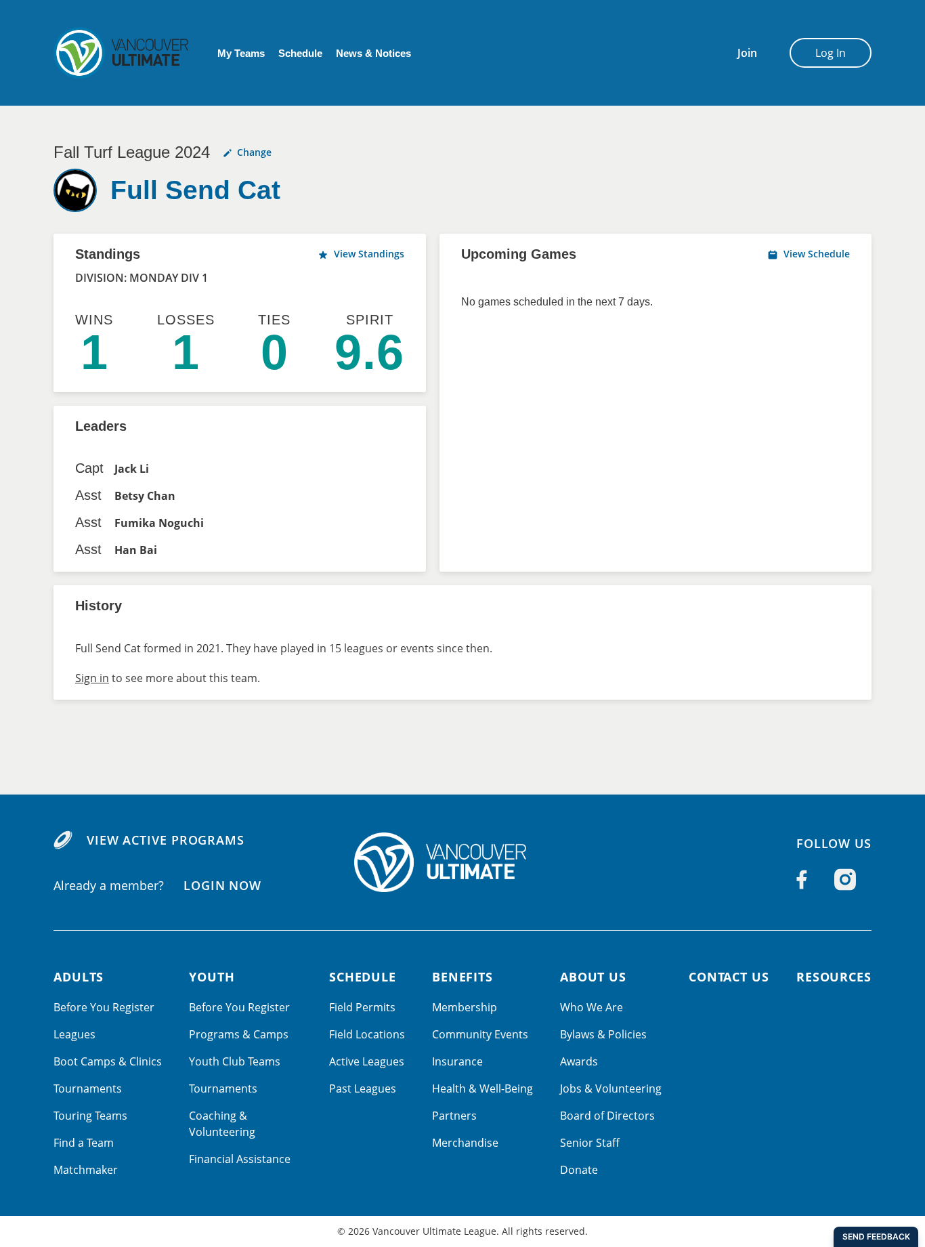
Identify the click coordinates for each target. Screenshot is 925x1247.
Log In (830, 52)
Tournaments (87, 1088)
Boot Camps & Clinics (107, 1061)
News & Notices (373, 53)
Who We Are (591, 1007)
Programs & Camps (238, 1034)
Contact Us (729, 977)
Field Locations (367, 1034)
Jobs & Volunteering (611, 1088)
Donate (579, 1169)
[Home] (462, 862)
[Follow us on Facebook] (801, 879)
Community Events (480, 1034)
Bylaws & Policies (603, 1034)
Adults (78, 977)
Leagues (74, 1034)
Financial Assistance (240, 1158)
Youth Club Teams (234, 1061)
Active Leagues (366, 1061)
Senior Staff (590, 1142)
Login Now (222, 885)
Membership (464, 1007)
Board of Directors (607, 1115)
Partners (454, 1115)
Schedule (300, 53)
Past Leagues (362, 1088)
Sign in (92, 678)
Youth (212, 977)
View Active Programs (165, 840)
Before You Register (103, 1007)
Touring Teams (90, 1115)
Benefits (462, 977)
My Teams (241, 53)
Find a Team (83, 1142)
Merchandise (465, 1142)
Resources (834, 977)
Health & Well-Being (482, 1088)
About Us (593, 977)
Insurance (457, 1061)
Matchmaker (85, 1169)
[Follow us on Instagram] (845, 879)
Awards (579, 1061)
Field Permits (362, 1007)
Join (747, 52)
